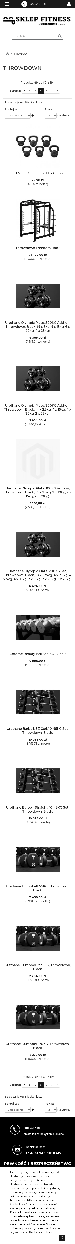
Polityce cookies (40, 1232)
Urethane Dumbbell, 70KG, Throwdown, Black (37, 1046)
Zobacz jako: (14, 102)
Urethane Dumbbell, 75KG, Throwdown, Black (37, 888)
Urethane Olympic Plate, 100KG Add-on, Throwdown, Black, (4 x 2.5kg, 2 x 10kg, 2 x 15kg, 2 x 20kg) (37, 492)
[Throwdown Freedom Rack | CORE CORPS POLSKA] (37, 221)
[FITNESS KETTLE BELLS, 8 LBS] (37, 146)
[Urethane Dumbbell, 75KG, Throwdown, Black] (37, 859)
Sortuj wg (12, 109)
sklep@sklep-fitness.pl (43, 1152)
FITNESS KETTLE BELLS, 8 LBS (37, 173)
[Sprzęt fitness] (37, 21)
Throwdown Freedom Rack (37, 248)
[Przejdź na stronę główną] (7, 53)
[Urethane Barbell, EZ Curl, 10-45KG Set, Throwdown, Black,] (37, 702)
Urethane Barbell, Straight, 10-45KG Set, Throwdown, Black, (37, 809)
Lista (39, 102)
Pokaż (49, 109)
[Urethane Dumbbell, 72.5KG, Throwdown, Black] (37, 938)
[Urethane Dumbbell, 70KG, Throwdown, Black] (37, 1017)
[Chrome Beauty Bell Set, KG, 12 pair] (37, 627)
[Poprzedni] (24, 90)
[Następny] (57, 90)
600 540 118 (37, 4)
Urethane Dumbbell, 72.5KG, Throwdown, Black (38, 967)
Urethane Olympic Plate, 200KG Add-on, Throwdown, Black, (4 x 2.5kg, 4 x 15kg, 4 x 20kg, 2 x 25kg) (37, 409)
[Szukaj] (60, 36)
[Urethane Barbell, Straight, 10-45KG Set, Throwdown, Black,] (37, 781)
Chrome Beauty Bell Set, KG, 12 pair (38, 654)
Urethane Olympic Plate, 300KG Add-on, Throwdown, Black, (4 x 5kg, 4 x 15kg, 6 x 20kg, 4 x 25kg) (37, 327)
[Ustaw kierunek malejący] (32, 115)
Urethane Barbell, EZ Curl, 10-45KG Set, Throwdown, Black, (37, 731)
